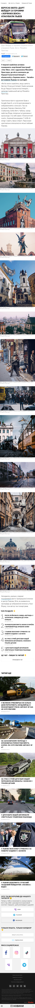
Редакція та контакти (17, 977)
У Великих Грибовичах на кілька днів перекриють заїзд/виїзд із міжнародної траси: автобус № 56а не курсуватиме (17, 706)
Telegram (19, 915)
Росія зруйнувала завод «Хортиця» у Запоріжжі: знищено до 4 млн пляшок (19, 618)
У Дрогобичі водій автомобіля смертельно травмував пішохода (16, 816)
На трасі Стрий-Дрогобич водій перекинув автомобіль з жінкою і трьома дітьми (18, 641)
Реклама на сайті (18, 979)
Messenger (19, 920)
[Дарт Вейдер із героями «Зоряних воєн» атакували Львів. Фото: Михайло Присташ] (17, 143)
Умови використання (17, 975)
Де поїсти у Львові (14, 3)
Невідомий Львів (27, 3)
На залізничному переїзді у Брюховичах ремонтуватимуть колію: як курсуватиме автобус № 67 (16, 744)
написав (4, 91)
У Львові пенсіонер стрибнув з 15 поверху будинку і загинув (16, 850)
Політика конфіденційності (17, 982)
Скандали (4, 3)
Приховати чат (17, 660)
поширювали (6, 598)
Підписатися (19, 940)
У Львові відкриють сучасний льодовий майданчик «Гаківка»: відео (16, 884)
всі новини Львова (9, 80)
